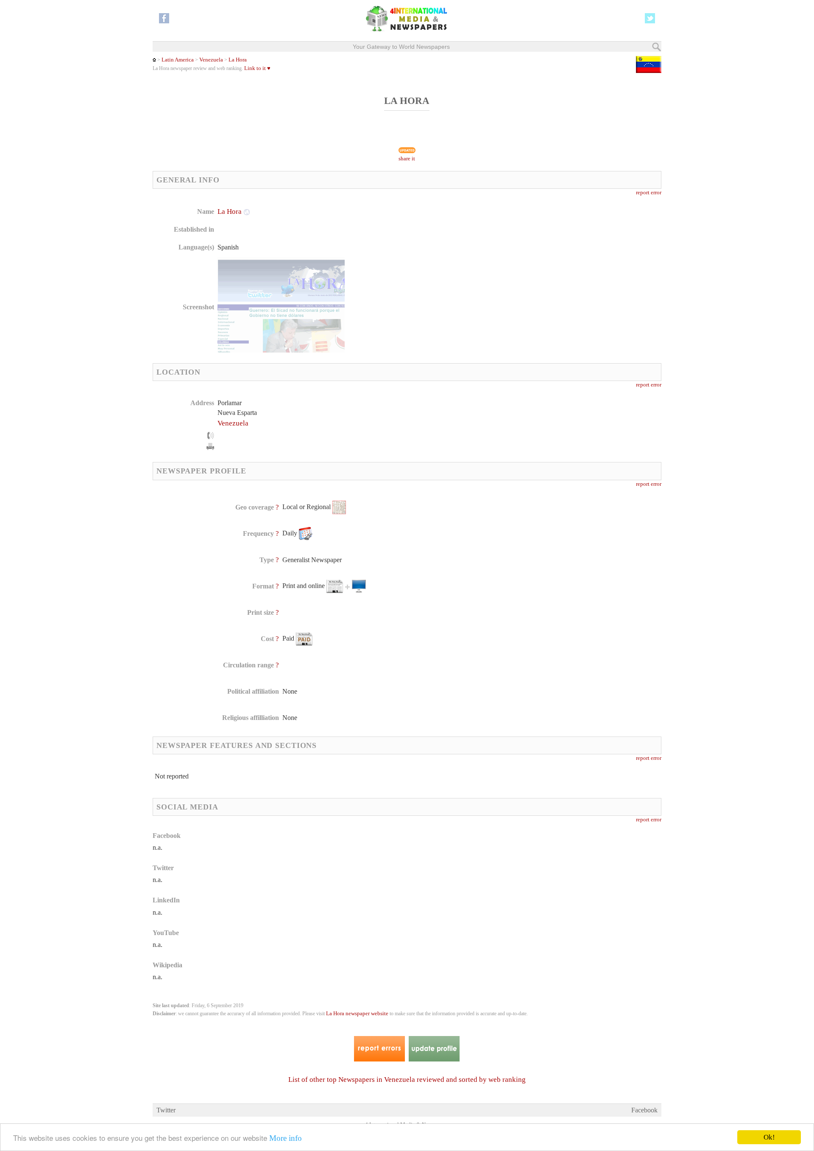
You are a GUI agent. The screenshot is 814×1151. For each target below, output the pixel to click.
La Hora (238, 60)
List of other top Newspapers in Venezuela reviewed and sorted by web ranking (407, 1079)
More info (285, 1138)
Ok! (769, 1137)
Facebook (644, 1110)
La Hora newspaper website (357, 1014)
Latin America (178, 60)
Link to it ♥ (257, 68)
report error (648, 193)
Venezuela (211, 60)
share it (407, 159)
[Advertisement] (474, 261)
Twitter (166, 1110)
